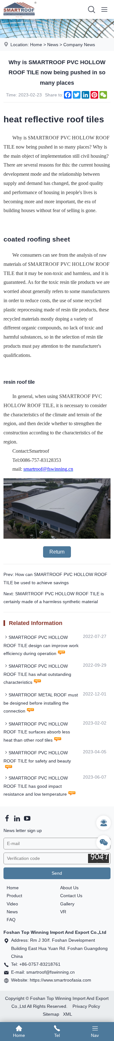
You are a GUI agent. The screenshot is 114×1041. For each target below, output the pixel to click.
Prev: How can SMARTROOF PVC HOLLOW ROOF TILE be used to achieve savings (55, 578)
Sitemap (51, 1014)
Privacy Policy (86, 1006)
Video (12, 903)
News (52, 44)
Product (14, 895)
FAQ (11, 919)
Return (57, 551)
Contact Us (71, 895)
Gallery (67, 903)
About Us (69, 887)
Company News (79, 44)
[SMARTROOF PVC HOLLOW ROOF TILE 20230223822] (57, 537)
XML (67, 1014)
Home (36, 44)
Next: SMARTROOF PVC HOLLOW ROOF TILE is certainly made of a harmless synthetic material (53, 597)
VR (63, 911)
